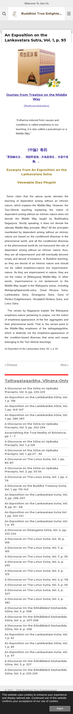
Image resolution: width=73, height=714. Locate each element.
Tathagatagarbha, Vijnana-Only (36, 380)
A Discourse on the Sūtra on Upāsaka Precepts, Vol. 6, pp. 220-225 (31, 390)
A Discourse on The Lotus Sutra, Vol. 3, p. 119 (36, 579)
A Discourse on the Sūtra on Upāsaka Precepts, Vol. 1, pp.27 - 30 (31, 452)
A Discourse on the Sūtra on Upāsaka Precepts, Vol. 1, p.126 (31, 443)
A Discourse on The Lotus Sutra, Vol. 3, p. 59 (36, 585)
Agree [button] (60, 708)
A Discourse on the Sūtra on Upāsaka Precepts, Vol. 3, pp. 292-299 (31, 425)
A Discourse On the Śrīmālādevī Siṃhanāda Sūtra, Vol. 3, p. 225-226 (36, 671)
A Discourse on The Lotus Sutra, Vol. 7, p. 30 (36, 556)
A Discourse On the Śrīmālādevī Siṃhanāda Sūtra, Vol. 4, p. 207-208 (36, 618)
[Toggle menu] (69, 13)
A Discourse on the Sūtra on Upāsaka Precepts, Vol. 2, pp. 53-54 (31, 469)
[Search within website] (4, 13)
